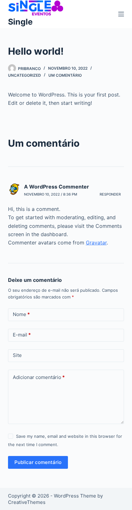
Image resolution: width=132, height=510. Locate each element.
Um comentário (65, 75)
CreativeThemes (26, 502)
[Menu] (121, 14)
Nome (21, 314)
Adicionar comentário (39, 377)
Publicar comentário (38, 462)
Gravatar (96, 242)
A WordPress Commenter (56, 186)
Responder (110, 194)
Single (20, 22)
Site (17, 355)
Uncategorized (24, 75)
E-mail (22, 335)
